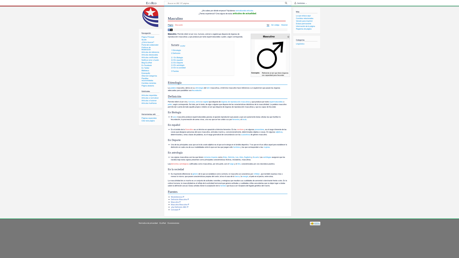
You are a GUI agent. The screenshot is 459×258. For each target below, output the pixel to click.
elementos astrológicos (180, 163)
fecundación (196, 90)
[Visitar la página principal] (150, 17)
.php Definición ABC (179, 207)
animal (198, 101)
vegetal (205, 101)
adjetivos (279, 132)
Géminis (231, 157)
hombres (236, 147)
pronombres (259, 129)
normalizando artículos (244, 10)
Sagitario (247, 157)
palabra (173, 87)
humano (191, 101)
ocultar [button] (182, 46)
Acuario (256, 157)
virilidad (256, 173)
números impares (211, 157)
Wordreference (176, 197)
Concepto (174, 209)
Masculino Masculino (179, 204)
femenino (236, 119)
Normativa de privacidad (148, 223)
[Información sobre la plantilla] (288, 36)
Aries (225, 157)
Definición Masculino (179, 199)
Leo (236, 157)
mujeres (266, 147)
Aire (238, 163)
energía (245, 176)
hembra (223, 185)
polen (170, 104)
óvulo (244, 119)
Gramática (189, 129)
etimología (199, 87)
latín (208, 87)
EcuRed (151, 3)
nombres (240, 129)
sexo (175, 117)
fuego (231, 163)
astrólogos (267, 157)
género (195, 173)
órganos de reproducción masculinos (235, 101)
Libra (241, 157)
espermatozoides (276, 101)
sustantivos (245, 134)
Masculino (175, 202)
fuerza (237, 176)
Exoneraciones (173, 223)
